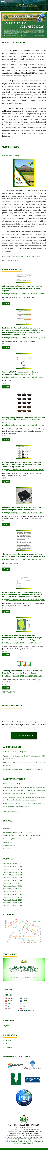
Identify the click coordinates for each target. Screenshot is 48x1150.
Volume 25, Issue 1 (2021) (12, 892)
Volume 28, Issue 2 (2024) (12, 872)
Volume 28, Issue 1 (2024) (12, 875)
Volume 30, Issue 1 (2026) (12, 864)
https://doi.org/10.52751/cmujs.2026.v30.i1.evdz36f (25, 513)
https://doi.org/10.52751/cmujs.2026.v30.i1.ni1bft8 (24, 643)
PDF (7, 303)
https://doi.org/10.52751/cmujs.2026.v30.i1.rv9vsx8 (25, 559)
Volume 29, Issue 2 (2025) (12, 866)
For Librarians (8, 1047)
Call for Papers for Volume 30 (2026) (14, 752)
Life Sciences (7, 842)
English (6, 1026)
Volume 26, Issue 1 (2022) (12, 886)
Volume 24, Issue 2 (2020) (12, 894)
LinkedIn (36, 1141)
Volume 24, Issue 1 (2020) (12, 897)
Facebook (18, 1141)
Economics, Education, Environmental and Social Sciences (23, 835)
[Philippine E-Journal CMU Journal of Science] (24, 1105)
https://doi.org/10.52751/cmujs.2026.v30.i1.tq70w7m (25, 338)
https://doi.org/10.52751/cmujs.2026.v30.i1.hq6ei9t (25, 425)
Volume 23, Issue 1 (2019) (12, 903)
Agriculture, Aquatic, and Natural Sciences (17, 832)
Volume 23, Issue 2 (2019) (12, 900)
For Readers (7, 1040)
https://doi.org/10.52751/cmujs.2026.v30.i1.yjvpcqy (25, 470)
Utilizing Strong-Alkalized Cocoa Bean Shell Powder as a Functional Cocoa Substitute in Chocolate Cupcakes (23, 420)
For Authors (7, 1044)
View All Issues (9, 692)
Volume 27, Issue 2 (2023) (12, 878)
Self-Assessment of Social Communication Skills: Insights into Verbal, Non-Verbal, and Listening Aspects (22, 288)
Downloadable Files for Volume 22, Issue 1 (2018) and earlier (22, 770)
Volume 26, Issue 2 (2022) (12, 883)
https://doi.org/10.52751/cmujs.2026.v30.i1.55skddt (25, 377)
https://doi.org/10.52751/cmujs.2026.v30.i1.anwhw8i (25, 294)
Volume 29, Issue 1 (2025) (12, 869)
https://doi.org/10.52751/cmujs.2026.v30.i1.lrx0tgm (25, 676)
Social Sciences (8, 849)
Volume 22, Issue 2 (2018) (12, 905)
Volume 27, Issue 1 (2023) (12, 880)
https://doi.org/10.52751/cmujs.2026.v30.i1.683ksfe (24, 256)
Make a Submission (24, 735)
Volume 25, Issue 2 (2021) (12, 889)
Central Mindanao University (23, 1143)
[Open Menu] (2, 2)
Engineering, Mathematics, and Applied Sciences (19, 839)
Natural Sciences (9, 846)
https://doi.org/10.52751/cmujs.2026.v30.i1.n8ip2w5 (25, 600)
